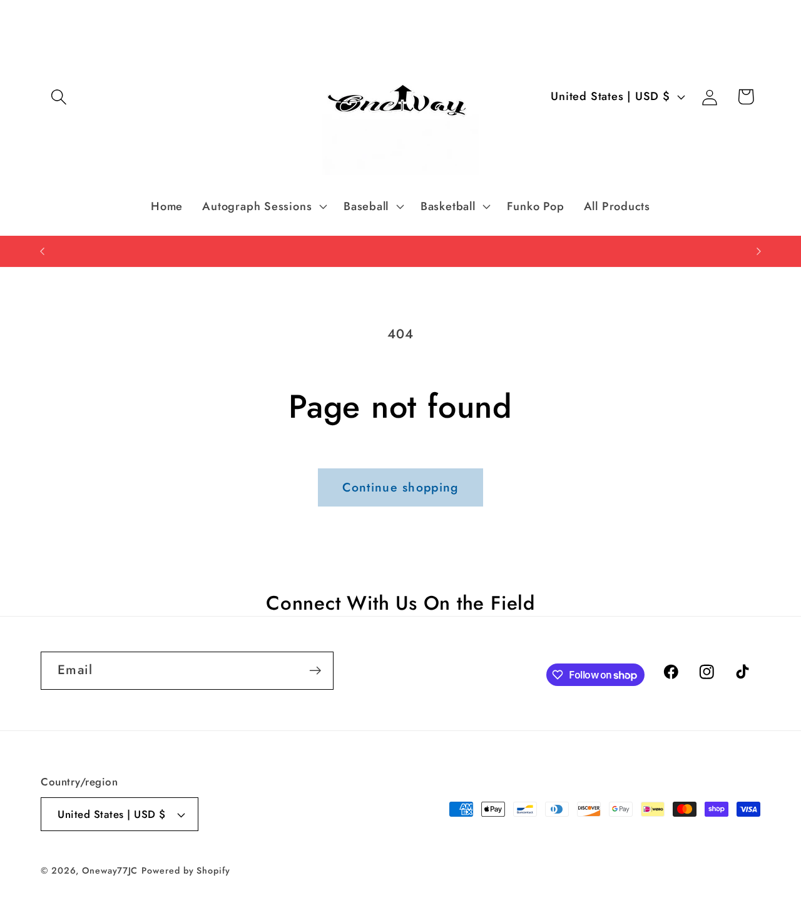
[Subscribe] (315, 671)
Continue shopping (400, 487)
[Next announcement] (759, 251)
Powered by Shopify (185, 870)
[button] (58, 96)
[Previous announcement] (42, 251)
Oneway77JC (110, 870)
